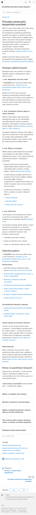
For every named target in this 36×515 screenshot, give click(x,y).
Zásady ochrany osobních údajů (8, 510)
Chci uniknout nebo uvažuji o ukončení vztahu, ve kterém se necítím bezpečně (16, 421)
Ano (14, 490)
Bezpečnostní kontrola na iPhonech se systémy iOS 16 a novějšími (15, 449)
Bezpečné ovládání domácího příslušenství (18, 294)
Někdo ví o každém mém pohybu (14, 394)
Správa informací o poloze (14, 204)
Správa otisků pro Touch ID (13, 298)
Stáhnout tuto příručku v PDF (14, 459)
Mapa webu (14, 511)
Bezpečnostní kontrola (23, 171)
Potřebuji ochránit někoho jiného (14, 430)
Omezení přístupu (11, 198)
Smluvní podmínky (22, 510)
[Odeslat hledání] (4, 12)
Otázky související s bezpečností (13, 453)
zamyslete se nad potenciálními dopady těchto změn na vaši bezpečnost (16, 87)
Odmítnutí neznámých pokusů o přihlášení (18, 285)
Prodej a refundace (5, 511)
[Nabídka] (34, 2)
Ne (24, 490)
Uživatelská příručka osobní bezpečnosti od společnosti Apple (21, 497)
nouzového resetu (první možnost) (20, 270)
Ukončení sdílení (11, 201)
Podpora (8, 495)
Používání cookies (23, 511)
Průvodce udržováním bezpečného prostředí (18, 61)
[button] (25, 2)
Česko (2, 505)
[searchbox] (18, 12)
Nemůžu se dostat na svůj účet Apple (15, 402)
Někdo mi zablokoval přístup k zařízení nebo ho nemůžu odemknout (16, 411)
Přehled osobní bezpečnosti (11, 445)
